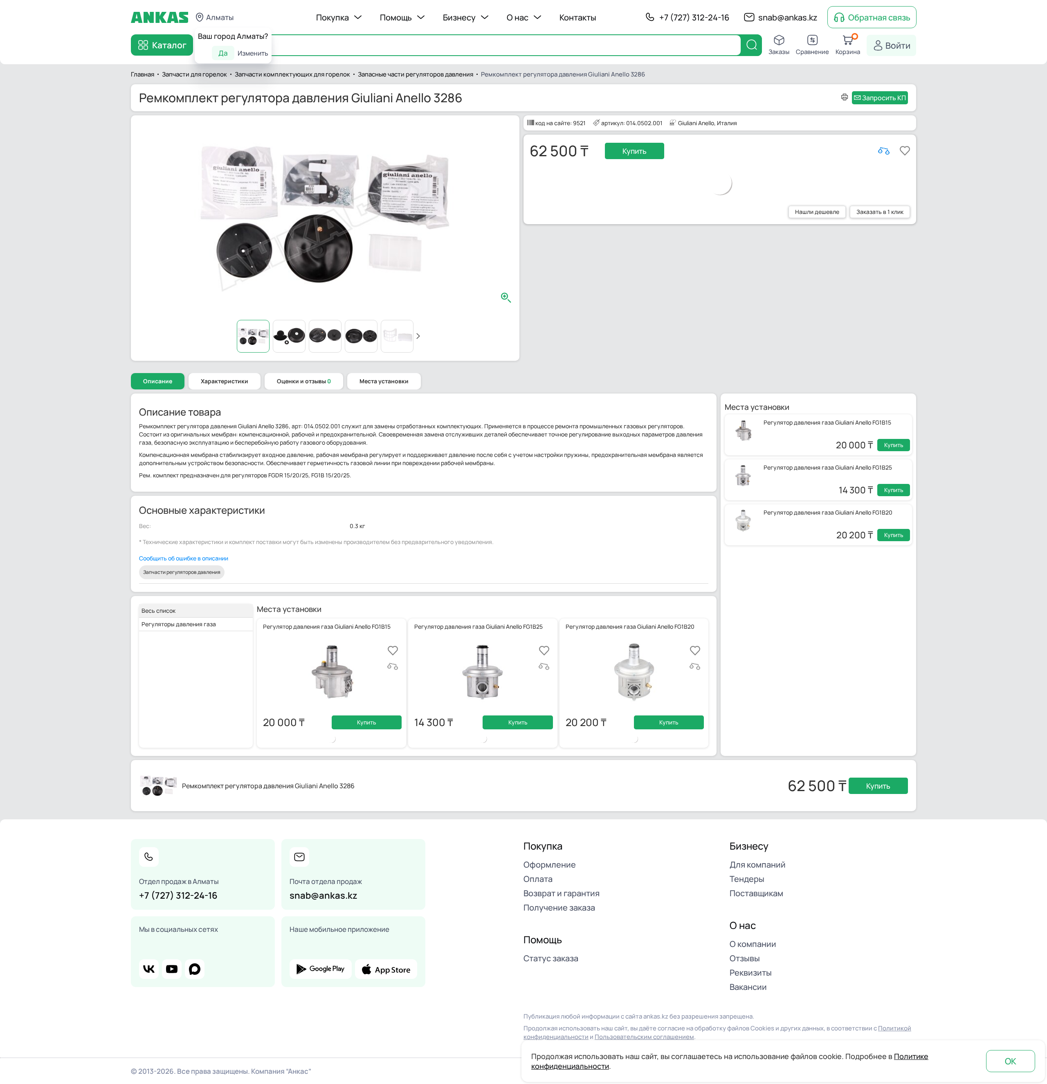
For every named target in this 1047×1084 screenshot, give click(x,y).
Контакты (577, 17)
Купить (634, 151)
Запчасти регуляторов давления (181, 572)
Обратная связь (879, 17)
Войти (897, 45)
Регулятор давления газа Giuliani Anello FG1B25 (828, 467)
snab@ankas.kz (788, 17)
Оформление (550, 864)
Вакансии (748, 986)
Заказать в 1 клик (879, 212)
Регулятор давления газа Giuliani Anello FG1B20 (828, 512)
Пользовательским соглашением (644, 1036)
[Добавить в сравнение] (884, 151)
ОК (1010, 1061)
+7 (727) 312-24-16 (694, 17)
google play (321, 969)
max (194, 969)
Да (223, 53)
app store (386, 969)
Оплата (538, 878)
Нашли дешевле (817, 212)
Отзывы (745, 958)
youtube (172, 969)
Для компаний (758, 864)
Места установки (384, 381)
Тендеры (747, 878)
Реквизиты (751, 972)
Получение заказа (559, 907)
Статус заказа (551, 958)
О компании (753, 943)
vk (149, 969)
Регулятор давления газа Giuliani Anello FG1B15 (827, 422)
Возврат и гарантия (562, 893)
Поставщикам (756, 893)
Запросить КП (884, 97)
